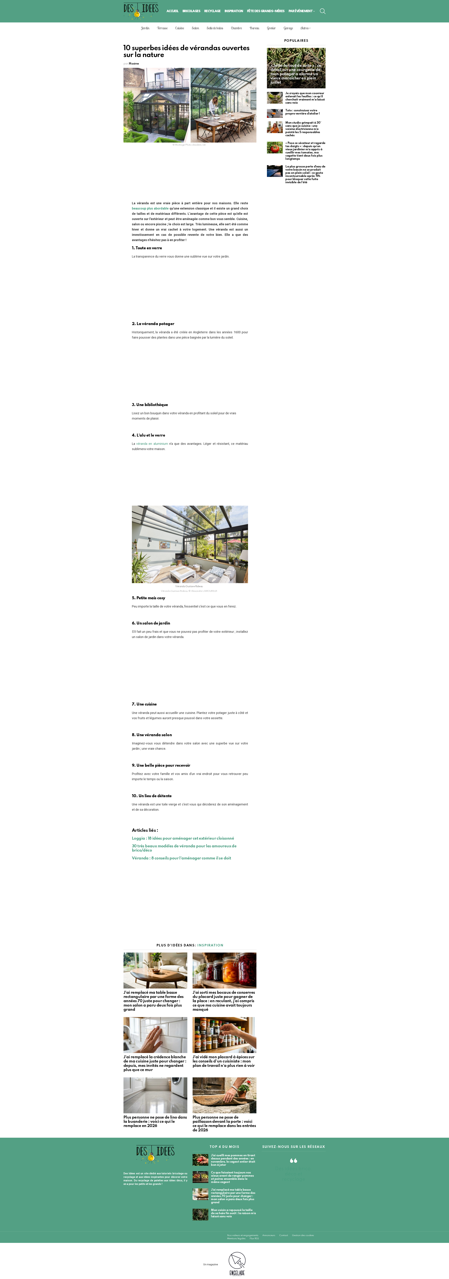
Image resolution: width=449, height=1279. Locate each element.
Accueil (173, 11)
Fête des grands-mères (266, 11)
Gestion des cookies (303, 1235)
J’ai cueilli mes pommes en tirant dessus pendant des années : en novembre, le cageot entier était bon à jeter (233, 1160)
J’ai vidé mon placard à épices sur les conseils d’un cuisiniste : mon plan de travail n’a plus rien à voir (223, 1061)
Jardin (145, 28)
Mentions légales (236, 1238)
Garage (288, 28)
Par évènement (301, 11)
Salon (195, 28)
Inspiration (234, 11)
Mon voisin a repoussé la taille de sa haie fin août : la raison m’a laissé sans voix (233, 1213)
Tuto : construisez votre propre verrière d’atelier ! (302, 112)
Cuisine (179, 28)
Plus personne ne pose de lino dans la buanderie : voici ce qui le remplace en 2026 (155, 1122)
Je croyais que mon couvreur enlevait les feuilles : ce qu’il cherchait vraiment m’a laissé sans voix (305, 98)
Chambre (236, 28)
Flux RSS (254, 1238)
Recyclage (212, 11)
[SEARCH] (323, 11)
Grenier (271, 28)
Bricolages (191, 11)
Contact (283, 1235)
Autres (304, 28)
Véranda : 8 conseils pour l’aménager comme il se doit (181, 858)
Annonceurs (268, 1235)
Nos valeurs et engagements (242, 1235)
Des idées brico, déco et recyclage (293, 1174)
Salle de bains (215, 28)
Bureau (254, 28)
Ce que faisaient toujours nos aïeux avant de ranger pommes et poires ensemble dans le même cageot (232, 1177)
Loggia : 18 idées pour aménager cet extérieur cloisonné (183, 839)
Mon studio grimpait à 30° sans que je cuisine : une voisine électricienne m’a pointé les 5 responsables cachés (303, 129)
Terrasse (162, 28)
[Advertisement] (190, 174)
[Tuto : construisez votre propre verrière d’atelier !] (275, 113)
